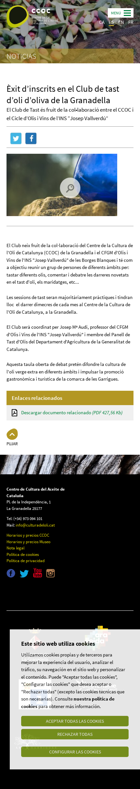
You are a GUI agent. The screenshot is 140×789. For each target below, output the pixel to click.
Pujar (12, 444)
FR (130, 22)
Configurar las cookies (75, 752)
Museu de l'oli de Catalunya (35, 593)
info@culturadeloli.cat (35, 525)
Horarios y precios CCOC (28, 535)
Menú (116, 12)
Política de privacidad (26, 560)
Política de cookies (23, 554)
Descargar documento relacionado (71, 412)
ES (111, 22)
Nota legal (15, 548)
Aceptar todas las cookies (75, 721)
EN (121, 22)
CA (102, 22)
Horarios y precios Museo (28, 541)
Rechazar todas (74, 734)
